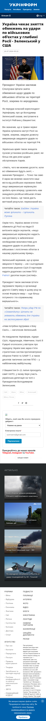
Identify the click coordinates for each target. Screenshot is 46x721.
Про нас (9, 646)
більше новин (23, 458)
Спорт (8, 635)
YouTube (29, 453)
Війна (22, 392)
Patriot (6, 275)
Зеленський (32, 392)
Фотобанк (17, 9)
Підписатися (13, 441)
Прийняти (23, 717)
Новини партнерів (28, 624)
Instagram (17, 453)
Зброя (13, 392)
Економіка (10, 607)
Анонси (36, 9)
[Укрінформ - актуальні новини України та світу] (23, 4)
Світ (7, 615)
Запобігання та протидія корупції (13, 672)
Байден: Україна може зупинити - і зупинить (21, 212)
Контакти (9, 650)
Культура (9, 627)
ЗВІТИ (8, 689)
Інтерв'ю (27, 599)
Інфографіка (29, 615)
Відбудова (10, 599)
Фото (25, 603)
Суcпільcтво (11, 623)
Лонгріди (27, 619)
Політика (9, 603)
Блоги (26, 611)
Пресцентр (27, 9)
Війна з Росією (9, 397)
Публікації (28, 595)
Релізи (26, 639)
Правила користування (11, 662)
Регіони (9, 619)
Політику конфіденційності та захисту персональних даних (23, 710)
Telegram (6, 453)
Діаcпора (9, 631)
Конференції (29, 629)
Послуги (7, 9)
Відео (25, 607)
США (5, 392)
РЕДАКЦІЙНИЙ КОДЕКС (12, 694)
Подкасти (28, 592)
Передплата (11, 653)
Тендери (9, 667)
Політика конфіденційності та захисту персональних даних (13, 681)
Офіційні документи (28, 634)
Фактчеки (9, 611)
